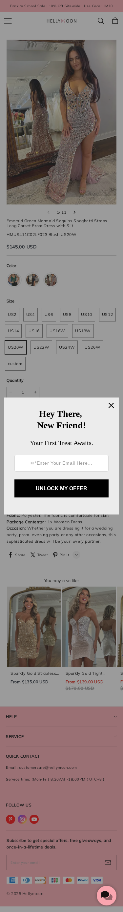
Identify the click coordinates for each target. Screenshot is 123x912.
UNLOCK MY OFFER (61, 488)
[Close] (111, 405)
